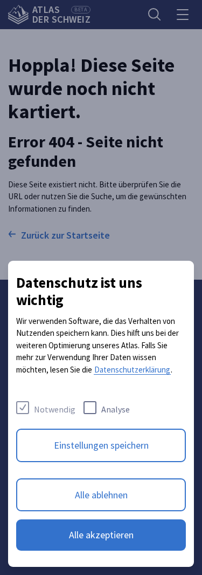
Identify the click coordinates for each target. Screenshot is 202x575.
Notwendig (54, 409)
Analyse (115, 409)
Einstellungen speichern (101, 445)
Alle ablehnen (101, 495)
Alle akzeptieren (101, 535)
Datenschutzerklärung (132, 369)
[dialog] (101, 414)
